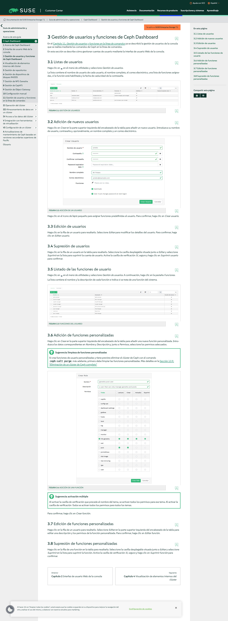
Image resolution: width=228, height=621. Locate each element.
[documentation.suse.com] (5, 18)
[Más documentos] (1, 26)
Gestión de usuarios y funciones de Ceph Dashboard (122, 19)
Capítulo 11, (89, 43)
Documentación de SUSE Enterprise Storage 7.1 (25, 19)
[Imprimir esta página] (203, 95)
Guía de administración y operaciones (64, 19)
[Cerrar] (176, 608)
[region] (96, 609)
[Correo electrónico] (197, 95)
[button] (10, 609)
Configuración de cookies (140, 609)
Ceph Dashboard (90, 19)
